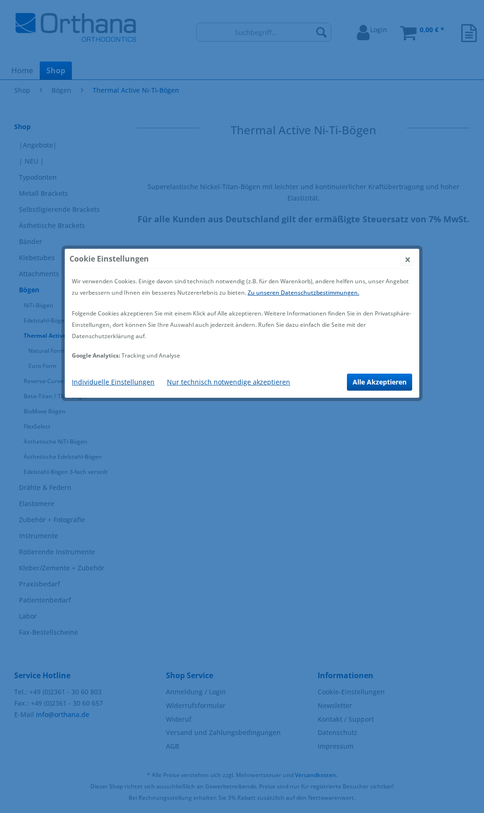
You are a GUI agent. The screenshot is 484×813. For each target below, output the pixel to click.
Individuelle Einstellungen (113, 381)
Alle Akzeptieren (379, 381)
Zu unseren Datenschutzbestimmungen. (303, 292)
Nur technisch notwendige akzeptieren (228, 381)
